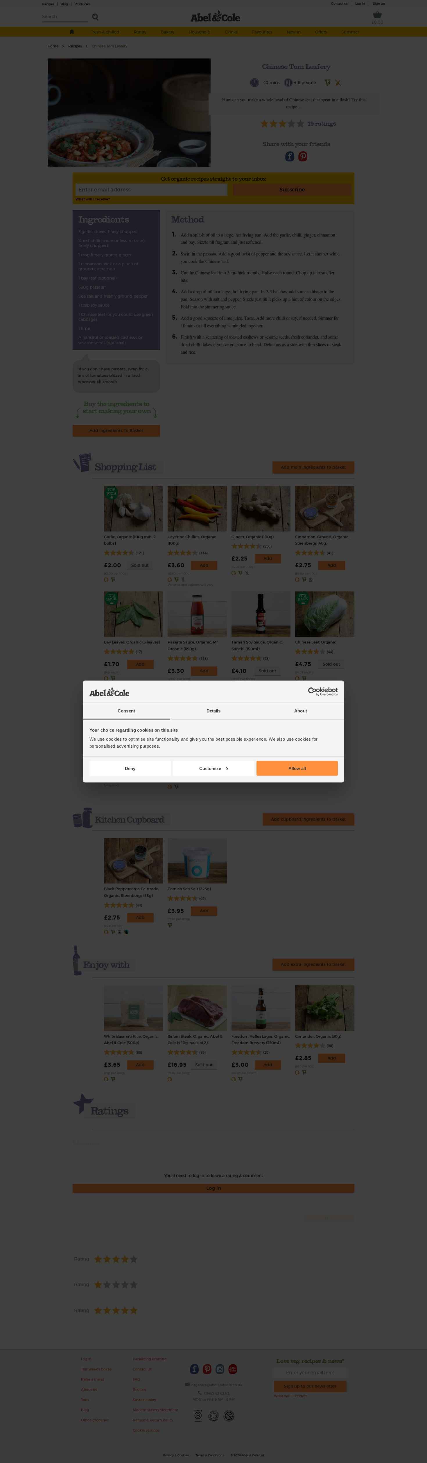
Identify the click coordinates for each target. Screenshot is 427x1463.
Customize (210, 768)
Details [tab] (214, 710)
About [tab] (300, 710)
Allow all (297, 768)
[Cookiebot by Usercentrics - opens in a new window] (312, 691)
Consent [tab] (126, 710)
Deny (130, 768)
